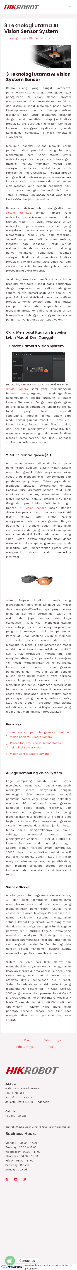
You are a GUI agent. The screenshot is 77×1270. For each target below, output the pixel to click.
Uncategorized (16, 38)
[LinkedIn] (15, 1179)
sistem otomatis (18, 212)
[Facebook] (7, 1179)
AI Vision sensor (33, 508)
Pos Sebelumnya (25, 1041)
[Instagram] (24, 1179)
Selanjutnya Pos (52, 1041)
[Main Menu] (69, 7)
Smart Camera (17, 389)
